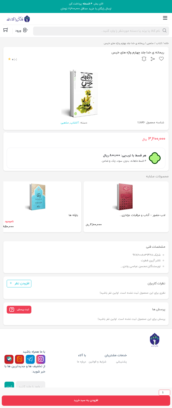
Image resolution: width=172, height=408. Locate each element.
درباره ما (81, 362)
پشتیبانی (121, 362)
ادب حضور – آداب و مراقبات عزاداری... (142, 215)
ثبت (9, 387)
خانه (166, 43)
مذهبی (150, 43)
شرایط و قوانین (97, 362)
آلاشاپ (74, 123)
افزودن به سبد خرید (86, 400)
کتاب (159, 43)
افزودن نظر (22, 283)
